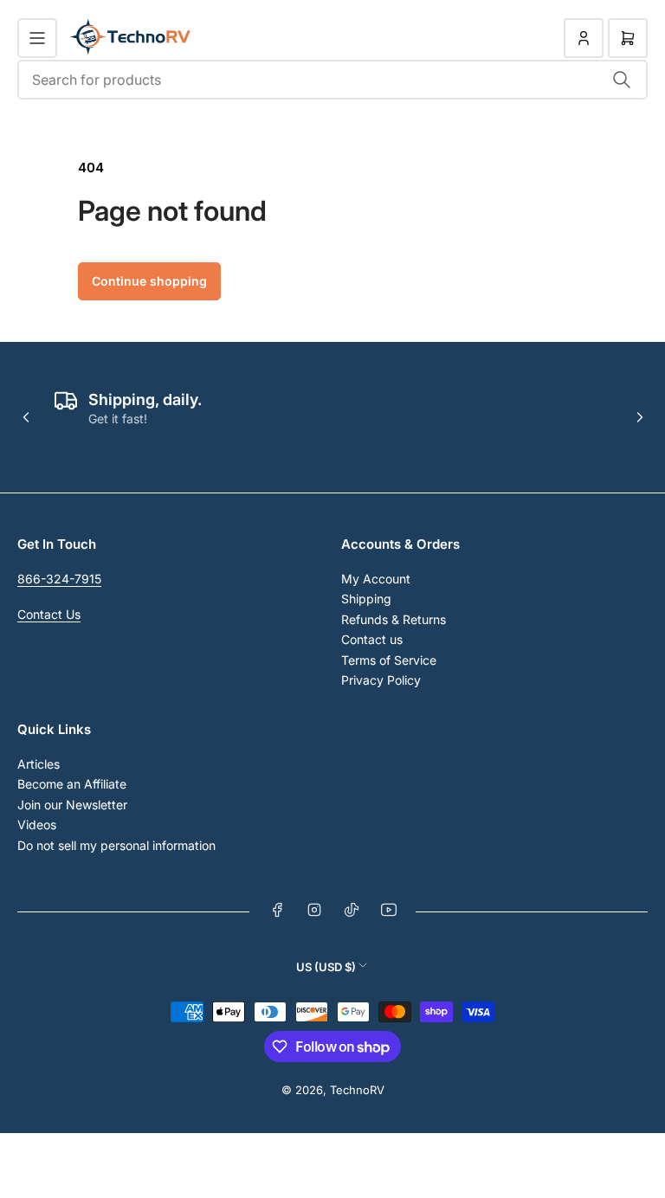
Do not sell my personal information (116, 845)
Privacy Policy (381, 680)
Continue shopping (149, 281)
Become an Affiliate (71, 783)
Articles (38, 764)
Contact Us (49, 614)
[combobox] (332, 80)
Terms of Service (388, 660)
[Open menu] (37, 38)
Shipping (366, 598)
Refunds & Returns (393, 619)
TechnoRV (357, 1090)
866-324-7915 (59, 578)
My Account (375, 578)
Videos (36, 824)
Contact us (372, 639)
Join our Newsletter (72, 804)
